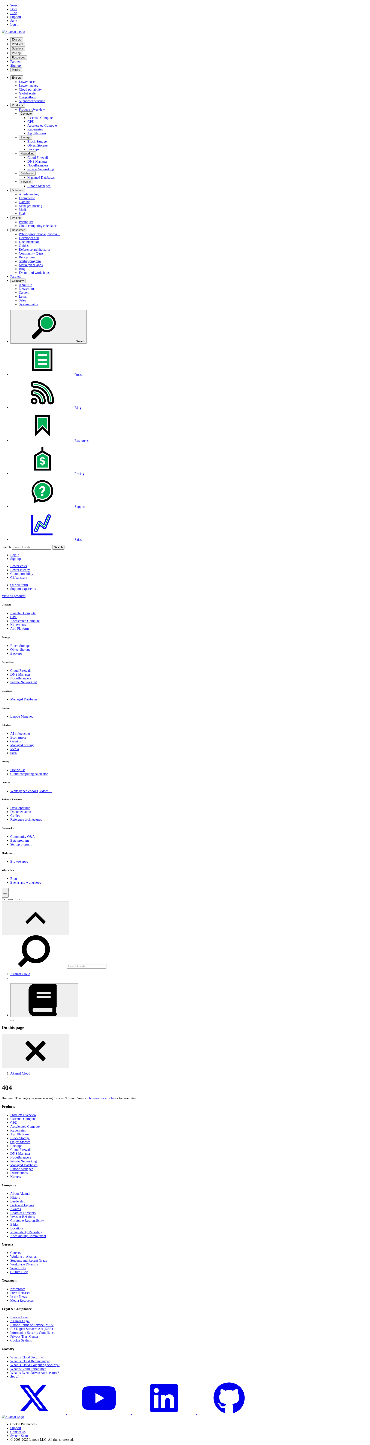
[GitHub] (229, 1413)
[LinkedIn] (164, 1413)
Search (6, 547)
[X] (34, 1413)
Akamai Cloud (20, 974)
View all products (13, 596)
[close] (35, 1051)
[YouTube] (99, 1413)
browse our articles (102, 1098)
